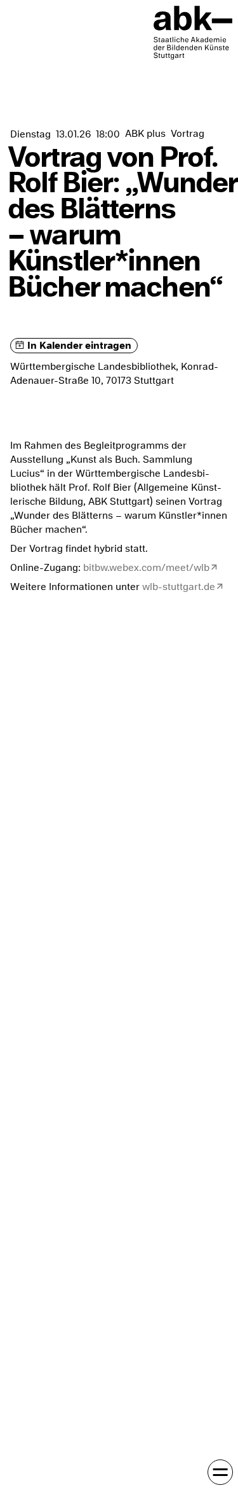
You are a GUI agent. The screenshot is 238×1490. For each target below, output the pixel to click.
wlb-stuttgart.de (178, 587)
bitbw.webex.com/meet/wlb (146, 568)
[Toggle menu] (220, 1472)
